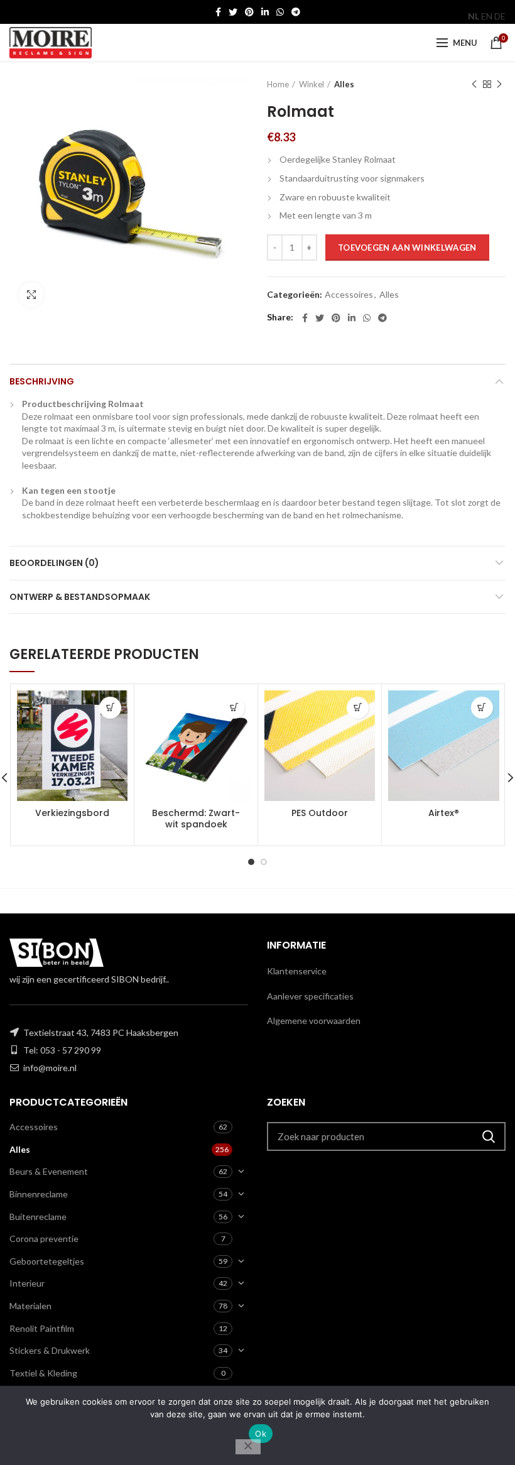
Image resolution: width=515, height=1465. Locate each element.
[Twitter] (233, 12)
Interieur (27, 1283)
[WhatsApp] (280, 12)
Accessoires (349, 295)
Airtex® (443, 813)
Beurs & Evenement (48, 1171)
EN (486, 16)
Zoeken (488, 1136)
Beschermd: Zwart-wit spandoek (196, 818)
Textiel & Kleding (43, 1373)
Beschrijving (41, 381)
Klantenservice (297, 971)
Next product (499, 84)
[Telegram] (296, 12)
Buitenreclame (38, 1216)
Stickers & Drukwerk (49, 1350)
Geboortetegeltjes (46, 1261)
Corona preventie (44, 1238)
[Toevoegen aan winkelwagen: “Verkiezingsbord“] (110, 708)
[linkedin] (265, 12)
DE (500, 16)
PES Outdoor (319, 813)
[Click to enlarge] (31, 294)
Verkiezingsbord (72, 813)
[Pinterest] (249, 12)
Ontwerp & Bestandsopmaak (79, 597)
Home (278, 84)
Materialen (30, 1305)
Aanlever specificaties (310, 996)
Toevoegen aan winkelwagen (407, 247)
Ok (260, 1434)
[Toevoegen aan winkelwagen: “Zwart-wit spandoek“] (234, 708)
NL (473, 16)
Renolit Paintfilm (41, 1328)
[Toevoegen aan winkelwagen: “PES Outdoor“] (358, 708)
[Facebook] (218, 12)
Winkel (311, 84)
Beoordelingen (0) (54, 563)
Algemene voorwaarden (313, 1020)
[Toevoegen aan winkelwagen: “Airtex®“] (482, 708)
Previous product (474, 84)
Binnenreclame (38, 1194)
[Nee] (248, 1446)
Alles (344, 84)
